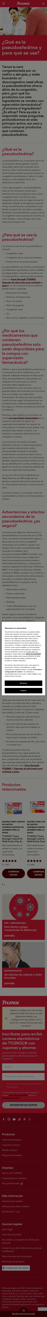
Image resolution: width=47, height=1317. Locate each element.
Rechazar (23, 683)
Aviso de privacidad (33, 654)
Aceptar (24, 690)
